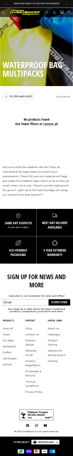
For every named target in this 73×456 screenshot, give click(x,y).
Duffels (7, 352)
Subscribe (59, 302)
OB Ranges (10, 358)
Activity (7, 364)
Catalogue (54, 334)
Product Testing (53, 342)
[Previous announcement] (6, 3)
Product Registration (32, 363)
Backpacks (9, 346)
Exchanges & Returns (33, 373)
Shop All (8, 328)
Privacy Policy (33, 391)
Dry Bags (8, 340)
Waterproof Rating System (57, 352)
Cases (6, 334)
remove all (50, 124)
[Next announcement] (66, 3)
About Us (53, 328)
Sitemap (53, 361)
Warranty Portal (30, 352)
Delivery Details (30, 342)
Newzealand (46, 442)
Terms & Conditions (32, 383)
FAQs (28, 328)
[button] (47, 12)
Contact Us (32, 334)
